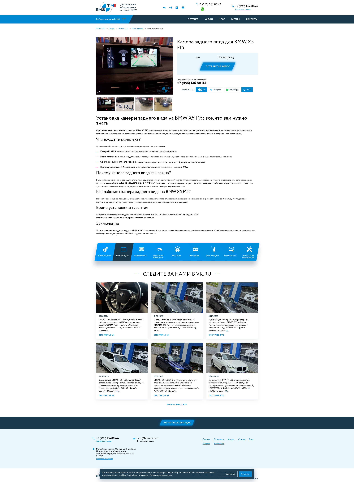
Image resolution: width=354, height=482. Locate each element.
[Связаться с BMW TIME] (202, 9)
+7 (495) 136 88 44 (191, 83)
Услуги (209, 19)
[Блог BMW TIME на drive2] (176, 7)
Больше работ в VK (177, 405)
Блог (222, 19)
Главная (206, 439)
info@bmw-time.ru (148, 438)
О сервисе (193, 19)
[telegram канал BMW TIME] (170, 7)
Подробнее (229, 474)
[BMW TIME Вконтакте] (164, 7)
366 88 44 (210, 4)
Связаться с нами (243, 9)
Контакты (251, 19)
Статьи (241, 439)
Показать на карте (104, 458)
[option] (134, 66)
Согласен (245, 474)
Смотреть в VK (106, 335)
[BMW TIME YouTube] (182, 7)
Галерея (235, 19)
